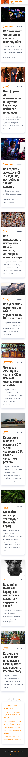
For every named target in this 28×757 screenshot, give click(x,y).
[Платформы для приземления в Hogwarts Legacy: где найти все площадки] (13, 74)
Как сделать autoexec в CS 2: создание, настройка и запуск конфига (11, 178)
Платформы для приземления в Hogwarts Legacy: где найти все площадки (12, 101)
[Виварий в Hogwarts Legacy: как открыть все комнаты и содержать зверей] (13, 567)
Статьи (6, 86)
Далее (18, 699)
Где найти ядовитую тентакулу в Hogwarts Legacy (10, 518)
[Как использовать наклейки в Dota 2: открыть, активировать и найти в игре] (13, 219)
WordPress (16, 751)
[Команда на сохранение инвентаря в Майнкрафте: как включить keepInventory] (13, 637)
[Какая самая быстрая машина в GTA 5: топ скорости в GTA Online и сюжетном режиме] (13, 420)
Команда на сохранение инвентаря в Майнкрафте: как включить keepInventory (12, 662)
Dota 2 (5, 231)
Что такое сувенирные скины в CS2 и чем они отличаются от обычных (12, 376)
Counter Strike (8, 26)
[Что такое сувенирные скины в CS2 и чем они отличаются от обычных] (13, 351)
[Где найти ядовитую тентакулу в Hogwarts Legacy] (13, 496)
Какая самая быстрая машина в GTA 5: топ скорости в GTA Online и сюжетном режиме (13, 449)
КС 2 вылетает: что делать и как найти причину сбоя (12, 36)
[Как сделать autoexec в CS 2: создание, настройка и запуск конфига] (13, 148)
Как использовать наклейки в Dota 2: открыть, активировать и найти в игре (12, 730)
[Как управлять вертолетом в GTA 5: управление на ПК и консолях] (13, 288)
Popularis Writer (14, 754)
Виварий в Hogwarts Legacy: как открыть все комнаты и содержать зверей (11, 595)
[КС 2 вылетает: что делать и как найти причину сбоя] (13, 14)
